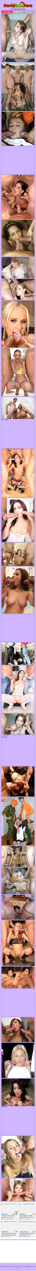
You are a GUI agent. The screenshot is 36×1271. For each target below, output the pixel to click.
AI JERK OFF (18, 12)
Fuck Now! (29, 12)
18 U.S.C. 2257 (20, 1266)
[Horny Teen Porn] (18, 4)
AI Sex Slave (7, 12)
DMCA (28, 1266)
